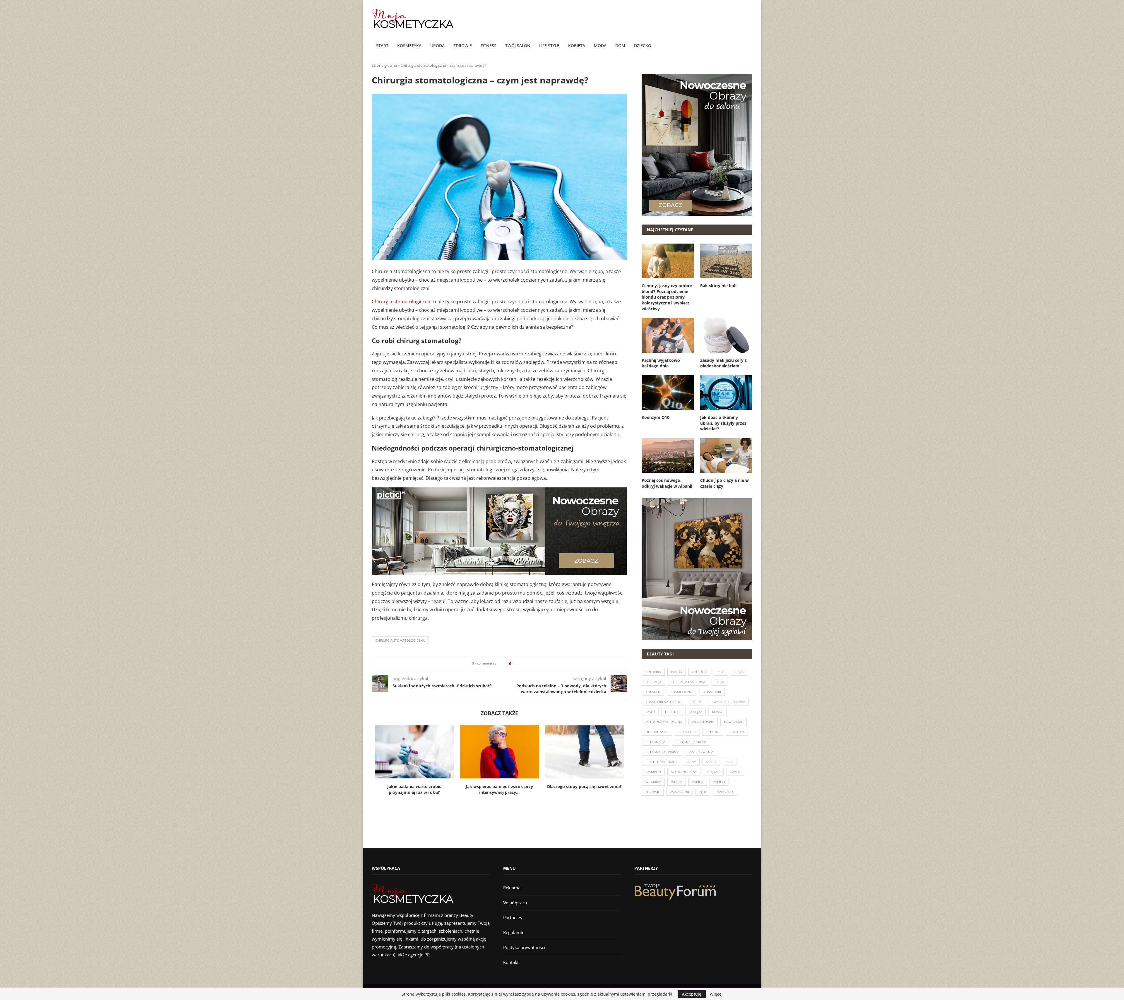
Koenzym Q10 (655, 417)
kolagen (652, 692)
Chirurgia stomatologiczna (401, 301)
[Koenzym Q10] (668, 392)
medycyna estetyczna (663, 722)
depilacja (653, 682)
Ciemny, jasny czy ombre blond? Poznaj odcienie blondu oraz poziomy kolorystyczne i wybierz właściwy (667, 297)
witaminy (653, 782)
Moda (600, 45)
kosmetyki (712, 692)
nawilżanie (733, 722)
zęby (703, 792)
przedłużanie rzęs (660, 762)
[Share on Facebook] (517, 663)
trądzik (713, 772)
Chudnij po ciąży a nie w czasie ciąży (724, 483)
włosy (676, 782)
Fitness (488, 45)
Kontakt (511, 962)
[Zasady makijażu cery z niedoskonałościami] (726, 335)
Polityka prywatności (524, 947)
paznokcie (687, 732)
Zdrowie (462, 45)
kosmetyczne (682, 692)
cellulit (699, 671)
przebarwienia (701, 752)
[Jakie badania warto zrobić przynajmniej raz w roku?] (414, 751)
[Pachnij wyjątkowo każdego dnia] (668, 335)
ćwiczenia (725, 792)
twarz (735, 772)
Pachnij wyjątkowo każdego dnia (661, 363)
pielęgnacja (655, 742)
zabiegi (719, 782)
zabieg (697, 782)
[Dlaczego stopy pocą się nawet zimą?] (584, 751)
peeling (712, 732)
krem (697, 702)
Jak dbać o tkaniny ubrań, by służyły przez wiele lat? (723, 423)
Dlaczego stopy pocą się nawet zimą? (584, 786)
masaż (717, 712)
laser (650, 712)
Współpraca (515, 902)
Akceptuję (691, 994)
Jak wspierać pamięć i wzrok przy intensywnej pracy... (499, 789)
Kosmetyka (409, 45)
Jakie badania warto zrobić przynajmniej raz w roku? (414, 789)
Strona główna (384, 65)
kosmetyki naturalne (663, 702)
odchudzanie (656, 732)
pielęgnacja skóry (691, 742)
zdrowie (652, 792)
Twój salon (517, 45)
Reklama (511, 888)
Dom (620, 45)
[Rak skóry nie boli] (726, 261)
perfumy (736, 732)
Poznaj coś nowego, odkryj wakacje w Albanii (667, 483)
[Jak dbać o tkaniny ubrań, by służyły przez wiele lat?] (726, 392)
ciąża (739, 671)
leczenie (672, 712)
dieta (719, 682)
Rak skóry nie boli (718, 285)
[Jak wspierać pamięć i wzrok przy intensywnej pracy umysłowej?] (499, 751)
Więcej (716, 994)
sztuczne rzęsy (684, 772)
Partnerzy (512, 917)
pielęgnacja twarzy (661, 752)
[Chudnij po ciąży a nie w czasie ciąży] (726, 455)
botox (676, 671)
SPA (730, 762)
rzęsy (691, 762)
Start (382, 45)
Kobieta (576, 45)
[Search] (749, 45)
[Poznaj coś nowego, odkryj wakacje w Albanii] (668, 455)
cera (720, 671)
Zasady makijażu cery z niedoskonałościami (723, 363)
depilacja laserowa (688, 682)
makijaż (695, 712)
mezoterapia (703, 722)
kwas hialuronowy (728, 702)
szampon (653, 772)
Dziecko (642, 45)
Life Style (549, 45)
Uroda (437, 45)
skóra (711, 762)
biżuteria (653, 671)
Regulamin (514, 932)
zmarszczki (679, 792)
